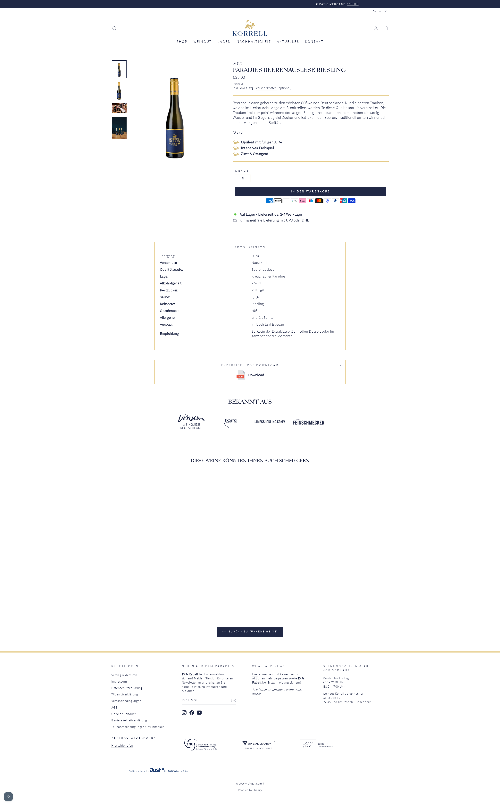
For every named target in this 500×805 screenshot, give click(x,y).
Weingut (203, 41)
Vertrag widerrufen (124, 675)
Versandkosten (266, 88)
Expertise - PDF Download (250, 365)
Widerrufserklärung (124, 694)
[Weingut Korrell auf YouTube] (199, 712)
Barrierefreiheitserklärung (129, 720)
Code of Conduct (123, 714)
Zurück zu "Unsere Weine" (253, 631)
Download (256, 375)
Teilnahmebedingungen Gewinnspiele (137, 727)
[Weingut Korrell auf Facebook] (191, 712)
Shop (182, 41)
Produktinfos (250, 247)
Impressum (119, 681)
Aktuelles (288, 41)
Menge (242, 170)
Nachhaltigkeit (254, 41)
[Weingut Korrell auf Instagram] (184, 712)
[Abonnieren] (233, 700)
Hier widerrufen (122, 745)
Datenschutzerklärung (126, 688)
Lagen (224, 41)
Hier (255, 674)
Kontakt (314, 41)
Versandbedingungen (126, 701)
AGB (114, 707)
